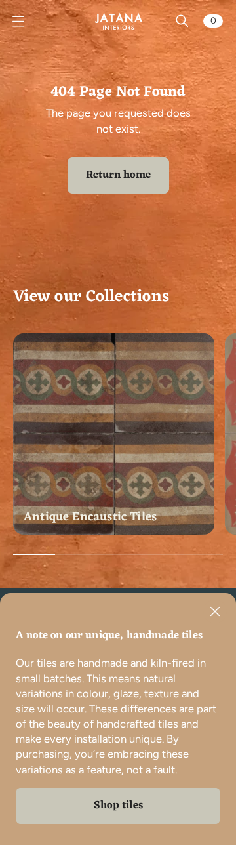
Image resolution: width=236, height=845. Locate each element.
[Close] (215, 611)
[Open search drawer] (182, 21)
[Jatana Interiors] (118, 21)
